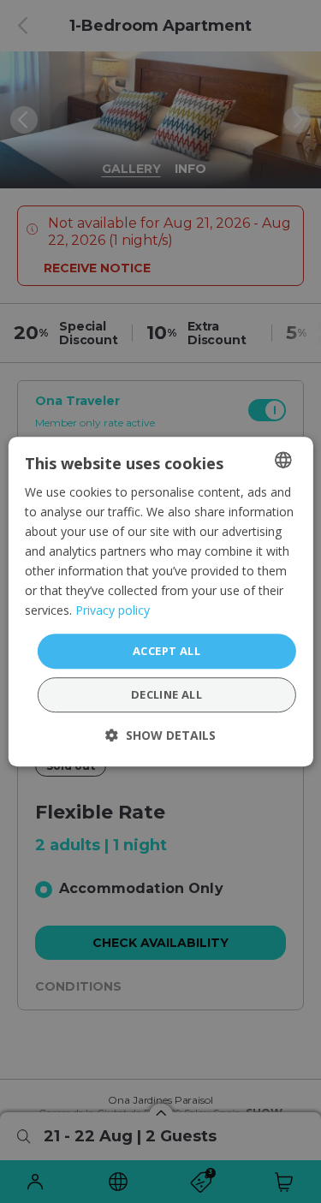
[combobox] (283, 459)
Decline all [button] (166, 694)
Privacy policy (112, 611)
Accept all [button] (166, 650)
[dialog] (160, 602)
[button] (160, 735)
